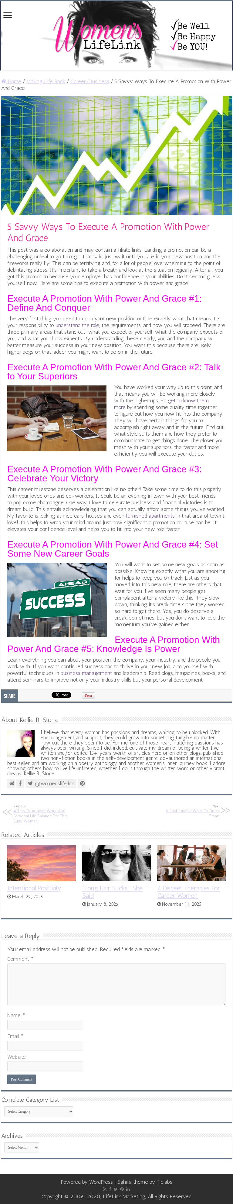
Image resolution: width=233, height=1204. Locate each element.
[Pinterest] (122, 1189)
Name (16, 1015)
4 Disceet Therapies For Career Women (188, 891)
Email (15, 1036)
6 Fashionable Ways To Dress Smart (193, 811)
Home (13, 81)
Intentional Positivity (34, 888)
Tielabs (164, 1182)
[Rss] (105, 1189)
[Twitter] (115, 1189)
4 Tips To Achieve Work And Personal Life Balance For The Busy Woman (40, 814)
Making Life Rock (45, 81)
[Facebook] (110, 1189)
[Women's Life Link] (116, 35)
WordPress (101, 1182)
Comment (20, 959)
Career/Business (89, 81)
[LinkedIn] (128, 1189)
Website (16, 1057)
